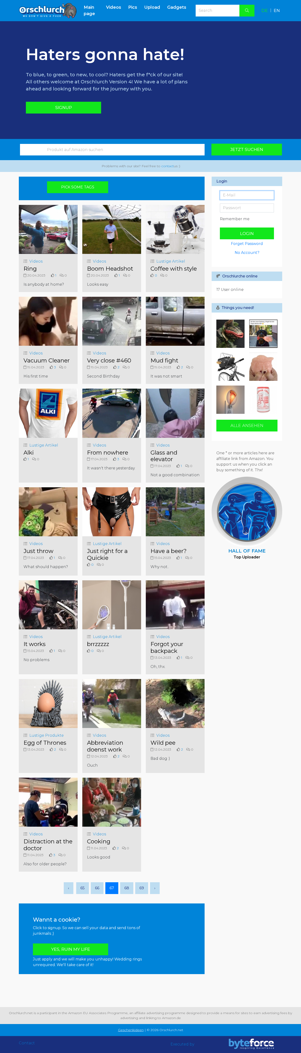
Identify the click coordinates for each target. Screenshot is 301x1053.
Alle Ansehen (246, 425)
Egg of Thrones (45, 742)
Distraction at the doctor (48, 845)
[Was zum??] (262, 367)
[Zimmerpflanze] (231, 334)
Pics (132, 7)
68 (126, 888)
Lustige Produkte (46, 735)
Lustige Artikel (170, 261)
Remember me (235, 219)
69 (141, 888)
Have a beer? (168, 551)
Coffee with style (173, 268)
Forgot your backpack (166, 647)
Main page (93, 10)
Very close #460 (109, 360)
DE (264, 10)
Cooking (98, 841)
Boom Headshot (110, 268)
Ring (30, 268)
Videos (113, 7)
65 (82, 888)
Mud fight (164, 360)
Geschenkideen (131, 1030)
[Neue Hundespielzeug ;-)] (262, 334)
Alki (29, 452)
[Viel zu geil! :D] (231, 400)
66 (97, 888)
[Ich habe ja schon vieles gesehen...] (231, 367)
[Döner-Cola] (262, 400)
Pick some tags (77, 187)
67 (112, 888)
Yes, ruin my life (70, 949)
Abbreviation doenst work (105, 746)
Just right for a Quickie (107, 554)
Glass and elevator (163, 456)
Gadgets (176, 7)
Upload (152, 7)
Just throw (38, 551)
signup (63, 107)
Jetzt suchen (246, 149)
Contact (27, 1043)
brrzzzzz (98, 644)
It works (35, 644)
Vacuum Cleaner (47, 360)
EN (277, 10)
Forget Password (247, 243)
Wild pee (162, 742)
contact (167, 166)
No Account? (247, 252)
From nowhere (107, 452)
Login (247, 233)
